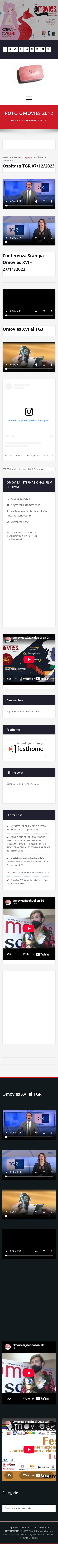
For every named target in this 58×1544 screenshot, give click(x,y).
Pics (21, 120)
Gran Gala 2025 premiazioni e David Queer (29, 880)
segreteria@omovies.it (25, 505)
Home (13, 120)
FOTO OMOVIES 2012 (37, 120)
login (26, 157)
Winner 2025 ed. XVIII (20, 873)
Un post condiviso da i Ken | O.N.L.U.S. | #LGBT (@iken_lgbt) (29, 455)
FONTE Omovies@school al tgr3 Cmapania (23, 469)
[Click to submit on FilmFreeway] (29, 790)
